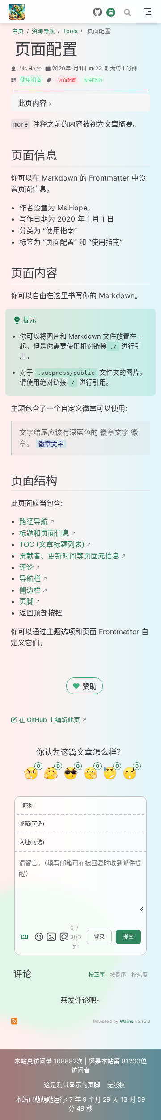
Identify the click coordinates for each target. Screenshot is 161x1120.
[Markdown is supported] (26, 936)
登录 (99, 937)
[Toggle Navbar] (147, 11)
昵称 (28, 805)
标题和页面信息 (44, 533)
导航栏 (30, 578)
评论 (26, 567)
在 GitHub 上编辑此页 (49, 719)
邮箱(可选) (31, 824)
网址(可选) (31, 842)
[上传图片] (51, 936)
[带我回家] (20, 12)
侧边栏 (30, 590)
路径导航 (33, 521)
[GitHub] (97, 12)
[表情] (39, 936)
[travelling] (110, 11)
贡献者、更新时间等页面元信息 (69, 555)
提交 (128, 937)
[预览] (64, 936)
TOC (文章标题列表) (52, 544)
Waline (127, 1021)
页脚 (26, 601)
